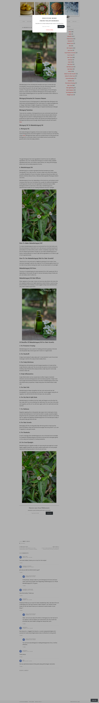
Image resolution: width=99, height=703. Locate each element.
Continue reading (49, 29)
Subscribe (61, 26)
